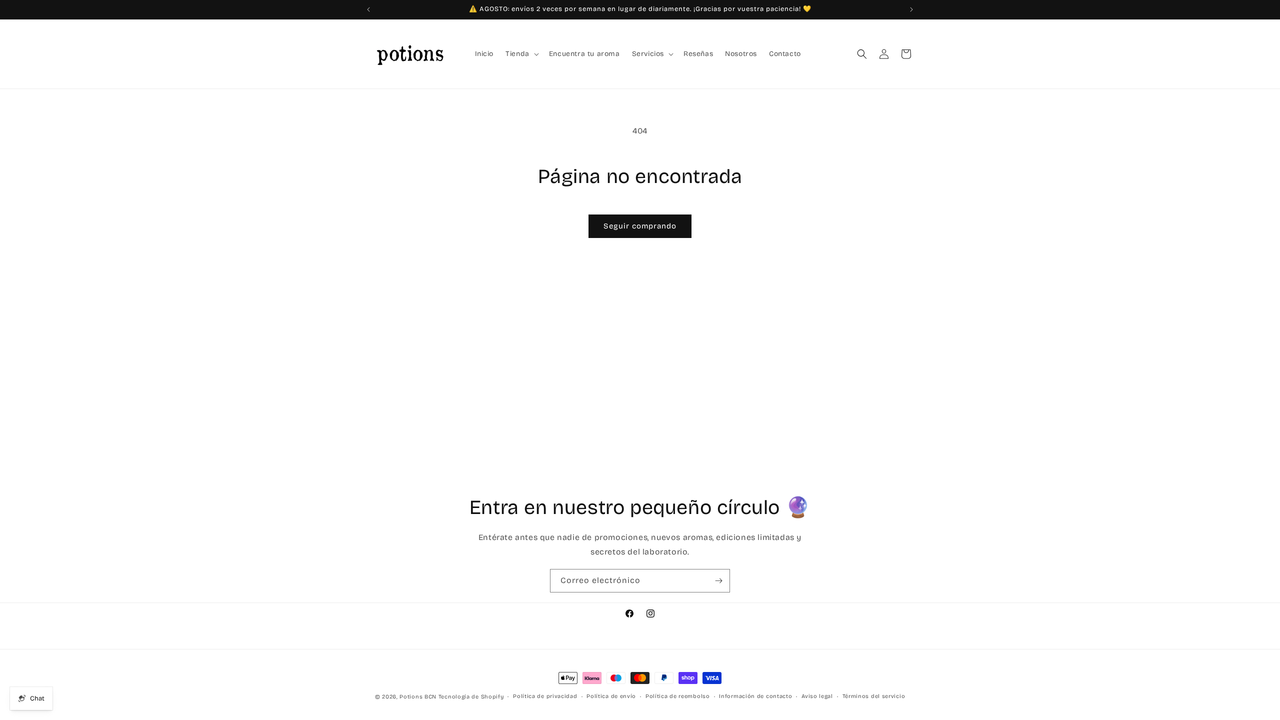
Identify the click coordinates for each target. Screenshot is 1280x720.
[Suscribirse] (719, 580)
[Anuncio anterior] (369, 9)
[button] (521, 54)
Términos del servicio (874, 696)
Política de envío (611, 696)
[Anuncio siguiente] (911, 9)
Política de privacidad (545, 696)
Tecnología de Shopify (471, 697)
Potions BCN (418, 697)
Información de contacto (755, 696)
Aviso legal (817, 696)
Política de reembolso (678, 696)
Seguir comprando (640, 226)
